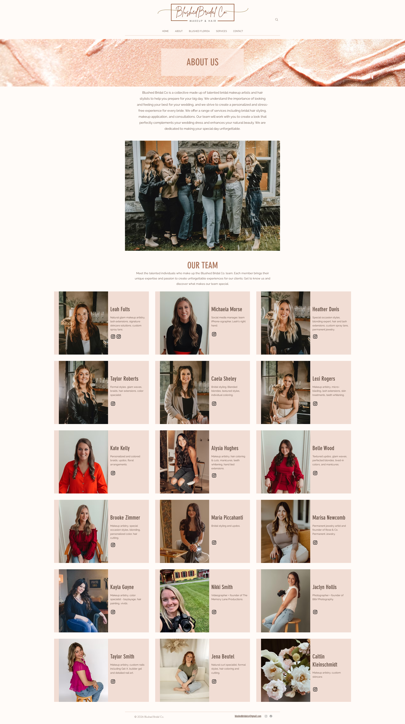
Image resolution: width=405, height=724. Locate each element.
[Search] (276, 19)
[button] (179, 31)
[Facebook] (271, 716)
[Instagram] (113, 336)
